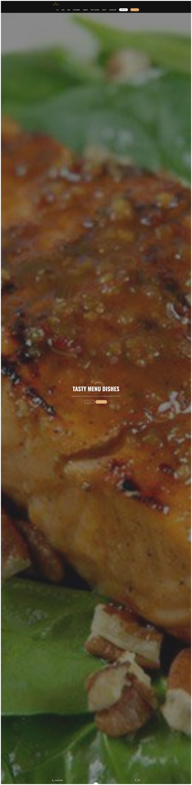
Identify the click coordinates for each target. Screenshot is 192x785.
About (63, 10)
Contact (104, 10)
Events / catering (95, 10)
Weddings (85, 10)
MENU (69, 10)
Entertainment (76, 10)
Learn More (96, 401)
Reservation (134, 9)
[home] (56, 4)
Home (57, 10)
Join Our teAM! (112, 10)
